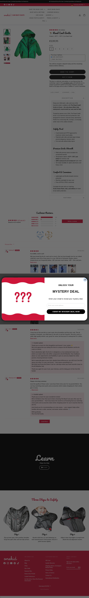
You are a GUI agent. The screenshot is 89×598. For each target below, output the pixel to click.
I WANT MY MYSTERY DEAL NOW (66, 312)
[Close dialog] (85, 279)
